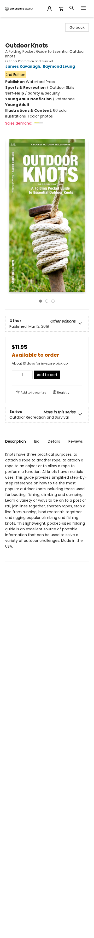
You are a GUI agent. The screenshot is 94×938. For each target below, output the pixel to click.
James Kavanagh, (23, 66)
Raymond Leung (59, 66)
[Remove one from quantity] (15, 375)
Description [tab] (15, 441)
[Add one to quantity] (29, 375)
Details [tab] (54, 441)
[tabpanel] (47, 506)
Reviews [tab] (75, 441)
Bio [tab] (36, 441)
